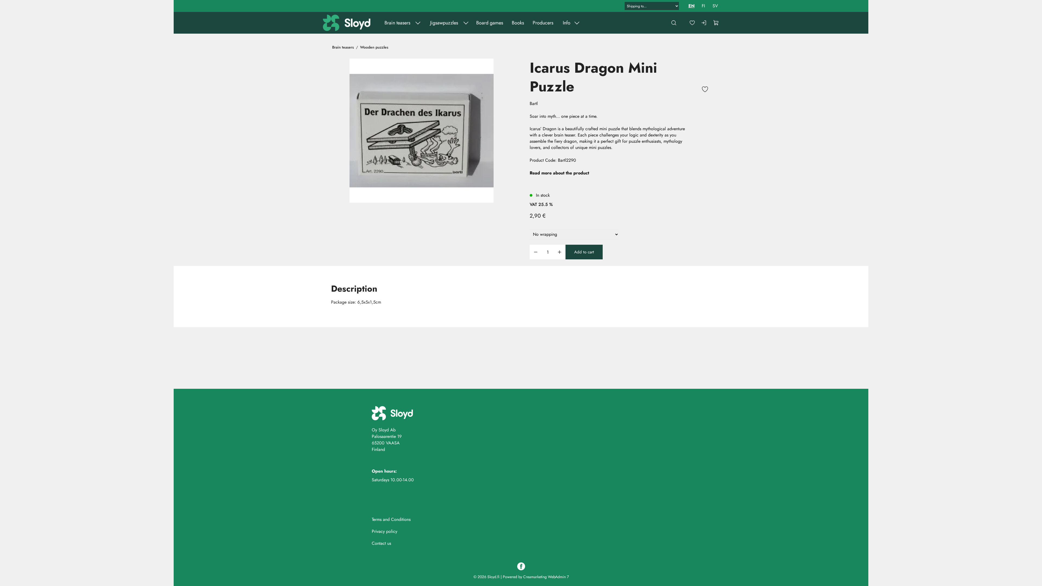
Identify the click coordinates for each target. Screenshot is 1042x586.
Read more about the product (559, 173)
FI (703, 6)
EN (691, 6)
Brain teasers (397, 22)
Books (518, 22)
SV (715, 6)
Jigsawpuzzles (444, 22)
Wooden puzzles (374, 47)
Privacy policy (384, 531)
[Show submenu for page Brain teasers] (418, 22)
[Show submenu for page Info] (577, 22)
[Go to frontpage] (347, 23)
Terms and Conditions (391, 519)
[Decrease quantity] (536, 252)
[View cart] (716, 23)
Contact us (381, 543)
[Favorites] (692, 23)
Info (566, 22)
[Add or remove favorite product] (705, 90)
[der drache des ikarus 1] (422, 131)
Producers (543, 22)
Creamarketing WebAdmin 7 (546, 576)
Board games (489, 22)
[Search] (674, 23)
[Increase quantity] (560, 252)
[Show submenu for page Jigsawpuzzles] (466, 22)
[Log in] (704, 23)
